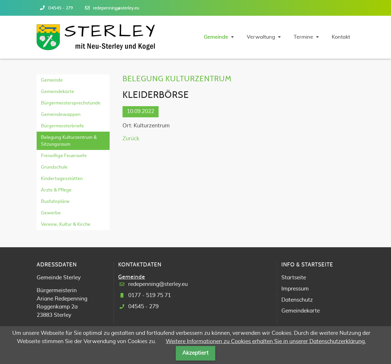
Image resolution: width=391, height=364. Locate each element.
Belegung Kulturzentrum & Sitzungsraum (69, 141)
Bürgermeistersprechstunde (70, 103)
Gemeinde (52, 80)
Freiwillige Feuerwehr (64, 155)
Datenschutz (297, 300)
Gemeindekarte (57, 91)
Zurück (131, 138)
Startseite (293, 277)
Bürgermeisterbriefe (62, 126)
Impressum (295, 289)
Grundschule (54, 167)
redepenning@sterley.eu (116, 8)
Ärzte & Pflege (56, 190)
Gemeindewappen (60, 114)
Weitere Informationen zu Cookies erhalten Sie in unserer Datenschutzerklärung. (266, 341)
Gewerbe (51, 213)
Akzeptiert (195, 353)
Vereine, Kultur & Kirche (65, 224)
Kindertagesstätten (62, 178)
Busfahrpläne (55, 201)
